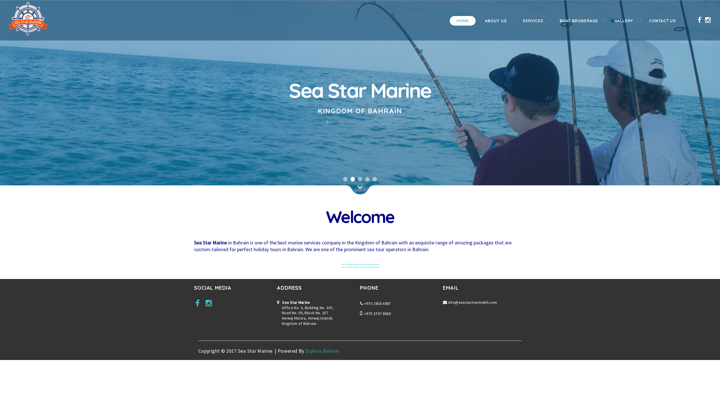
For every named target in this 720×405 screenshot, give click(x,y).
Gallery (623, 20)
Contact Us (662, 20)
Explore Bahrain (322, 351)
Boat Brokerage (579, 20)
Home (462, 20)
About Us (496, 20)
